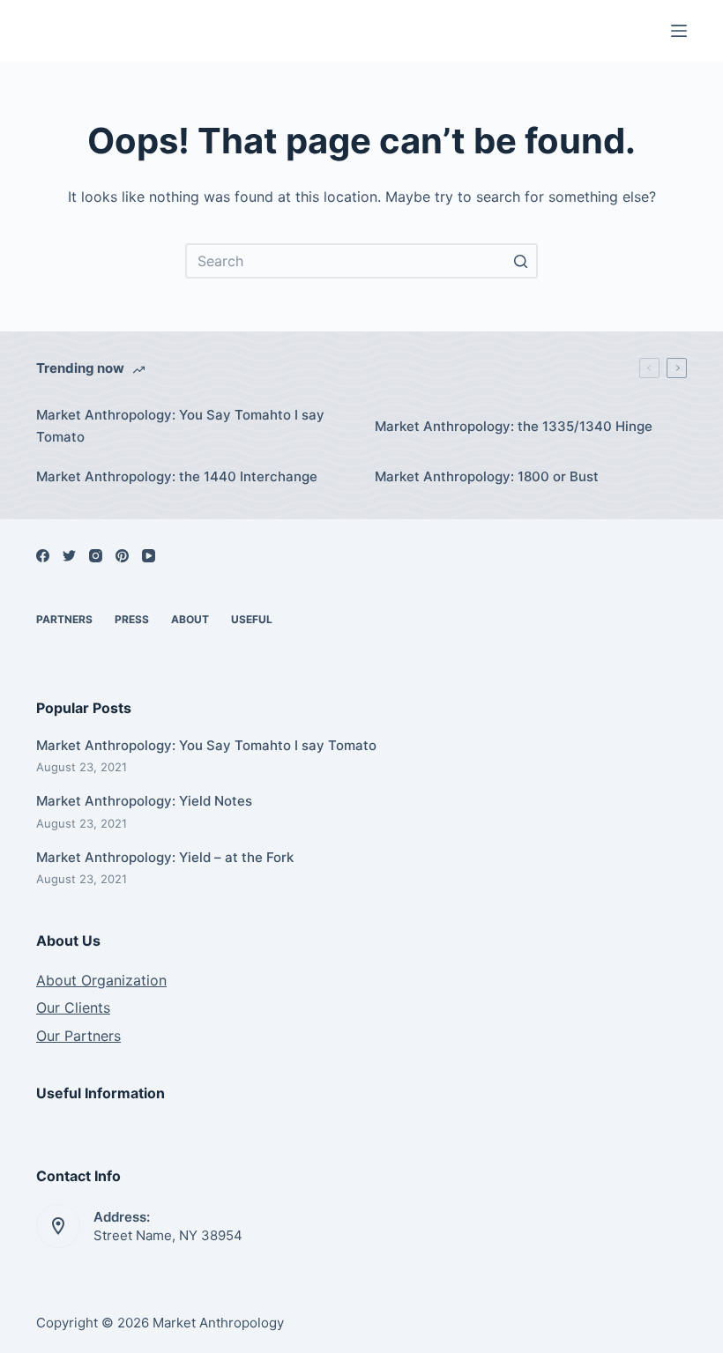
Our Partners (78, 1035)
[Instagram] (95, 555)
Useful (251, 619)
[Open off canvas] (679, 31)
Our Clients (73, 1007)
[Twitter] (69, 555)
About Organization (101, 980)
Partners (64, 619)
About (190, 619)
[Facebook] (42, 555)
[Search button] (520, 261)
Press (132, 619)
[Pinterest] (122, 555)
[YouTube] (148, 555)
